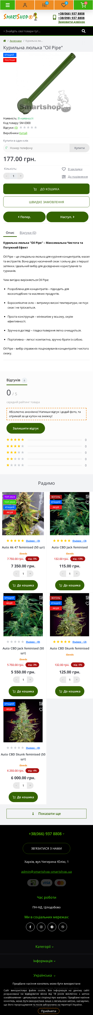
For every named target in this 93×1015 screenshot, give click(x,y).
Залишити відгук (26, 428)
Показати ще (49, 813)
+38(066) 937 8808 (71, 13)
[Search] (83, 31)
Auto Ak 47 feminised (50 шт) (23, 547)
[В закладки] (41, 502)
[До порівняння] (41, 497)
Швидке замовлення (46, 202)
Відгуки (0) (28, 232)
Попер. (25, 217)
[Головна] (4, 40)
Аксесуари (16, 40)
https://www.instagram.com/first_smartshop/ (41, 927)
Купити (79, 148)
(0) (16, 128)
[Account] (25, 5)
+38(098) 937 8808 (71, 18)
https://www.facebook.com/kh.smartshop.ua (30, 927)
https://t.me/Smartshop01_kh (52, 927)
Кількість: (10, 169)
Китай (23, 133)
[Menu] (7, 5)
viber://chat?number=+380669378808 (62, 927)
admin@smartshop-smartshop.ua (46, 871)
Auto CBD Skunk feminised (69, 648)
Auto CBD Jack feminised (70, 547)
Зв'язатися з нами (46, 848)
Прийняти (48, 1011)
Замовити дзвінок (71, 22)
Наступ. (66, 217)
